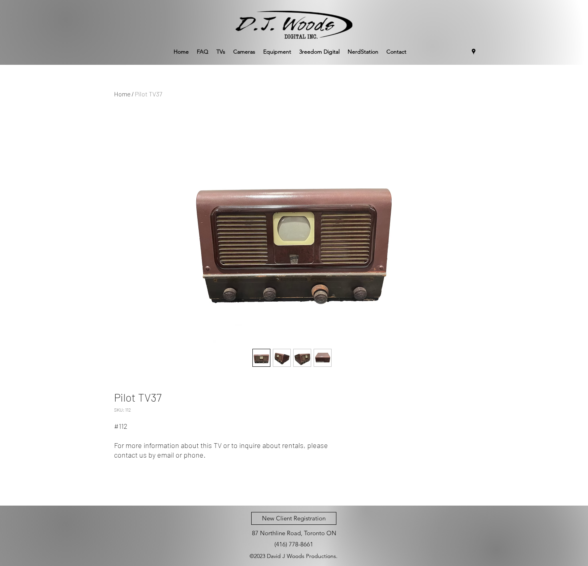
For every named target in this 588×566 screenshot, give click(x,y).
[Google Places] (474, 52)
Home (122, 94)
